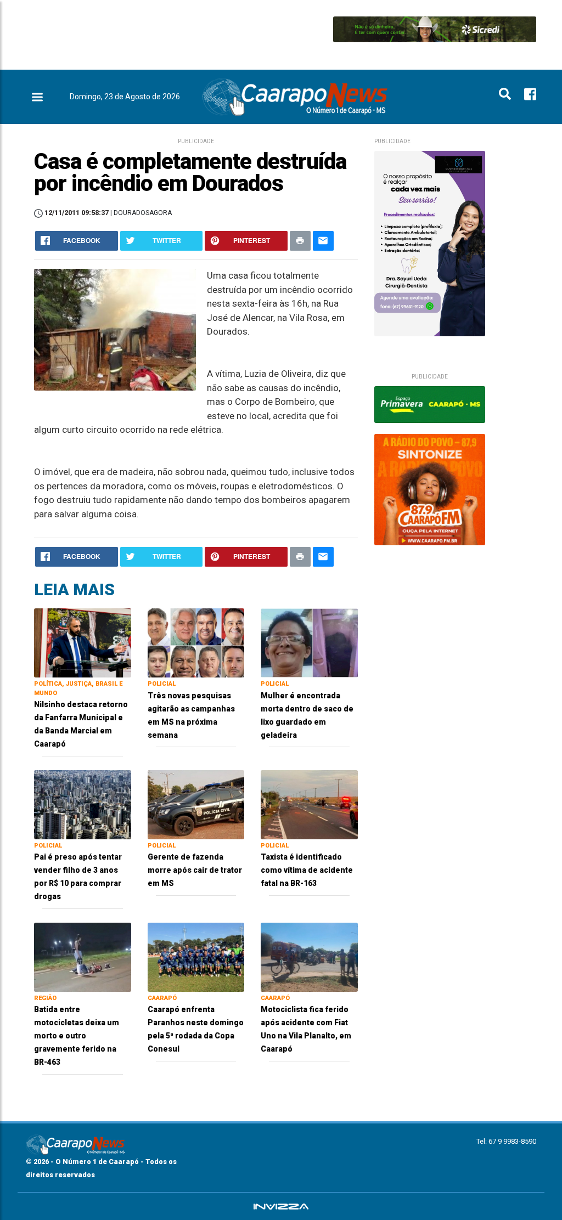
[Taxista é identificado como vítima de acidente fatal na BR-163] (309, 804)
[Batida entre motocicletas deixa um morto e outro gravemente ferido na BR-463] (82, 956)
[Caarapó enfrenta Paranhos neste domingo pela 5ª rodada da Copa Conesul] (196, 956)
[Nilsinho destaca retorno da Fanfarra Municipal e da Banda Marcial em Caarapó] (82, 642)
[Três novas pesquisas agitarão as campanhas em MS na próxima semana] (196, 642)
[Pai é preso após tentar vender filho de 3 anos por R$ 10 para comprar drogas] (82, 804)
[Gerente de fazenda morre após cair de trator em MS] (196, 804)
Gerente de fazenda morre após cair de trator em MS (195, 870)
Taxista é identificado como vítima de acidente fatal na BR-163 (307, 870)
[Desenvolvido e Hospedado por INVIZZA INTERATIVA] (281, 1206)
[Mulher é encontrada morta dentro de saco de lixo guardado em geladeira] (309, 642)
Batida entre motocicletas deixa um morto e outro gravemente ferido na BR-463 (76, 1035)
